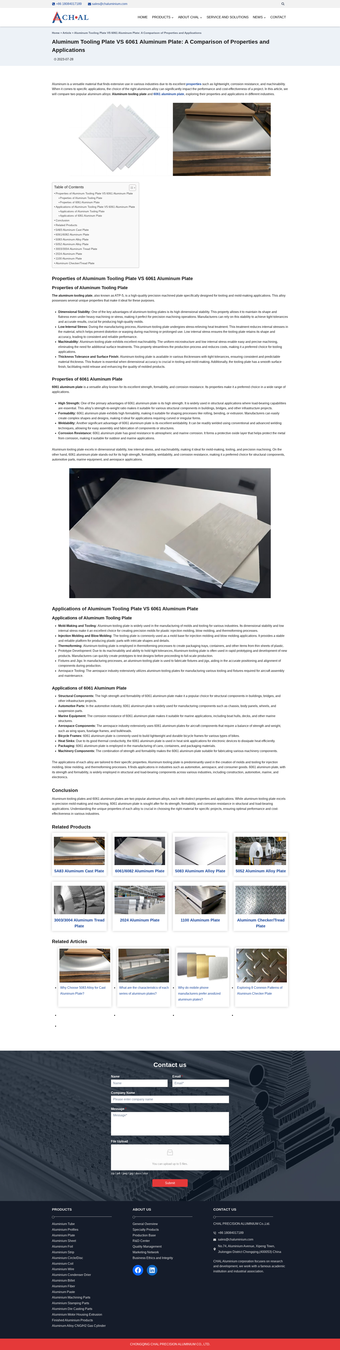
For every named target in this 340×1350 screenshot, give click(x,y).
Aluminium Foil (62, 1246)
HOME (143, 17)
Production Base (144, 1235)
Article (67, 32)
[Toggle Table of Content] (130, 187)
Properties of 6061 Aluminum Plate (80, 202)
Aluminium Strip (63, 1252)
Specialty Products (146, 1229)
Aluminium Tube (63, 1224)
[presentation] (79, 851)
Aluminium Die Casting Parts (72, 1308)
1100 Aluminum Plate (69, 258)
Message (118, 1109)
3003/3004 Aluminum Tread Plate (76, 248)
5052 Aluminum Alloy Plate (72, 244)
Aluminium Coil (62, 1263)
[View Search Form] (283, 4)
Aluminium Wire (63, 1269)
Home (56, 32)
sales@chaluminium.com (235, 1239)
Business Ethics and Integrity (153, 1258)
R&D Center (141, 1241)
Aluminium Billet (63, 1280)
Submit (170, 1183)
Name (115, 1076)
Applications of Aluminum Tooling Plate (82, 211)
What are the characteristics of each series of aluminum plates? (144, 990)
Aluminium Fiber (63, 1286)
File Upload (119, 1141)
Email (177, 1076)
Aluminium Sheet (64, 1241)
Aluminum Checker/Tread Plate (75, 263)
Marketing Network (146, 1252)
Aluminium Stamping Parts (70, 1303)
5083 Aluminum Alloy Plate (72, 239)
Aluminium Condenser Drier (71, 1275)
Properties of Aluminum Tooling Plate (81, 198)
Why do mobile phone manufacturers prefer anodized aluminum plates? (199, 993)
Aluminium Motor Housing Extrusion (77, 1314)
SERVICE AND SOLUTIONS (228, 17)
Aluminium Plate (63, 1235)
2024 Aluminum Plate (69, 253)
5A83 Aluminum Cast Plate (72, 229)
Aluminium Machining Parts (71, 1297)
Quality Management (147, 1246)
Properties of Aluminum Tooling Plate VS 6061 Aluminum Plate (94, 193)
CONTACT (278, 17)
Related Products (66, 225)
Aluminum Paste (63, 1292)
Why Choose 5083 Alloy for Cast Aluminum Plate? (82, 990)
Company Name (123, 1092)
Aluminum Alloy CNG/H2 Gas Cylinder (79, 1326)
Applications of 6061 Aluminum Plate (81, 215)
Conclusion (62, 220)
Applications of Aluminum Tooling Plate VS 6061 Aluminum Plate (95, 206)
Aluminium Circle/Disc (67, 1258)
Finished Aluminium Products (72, 1320)
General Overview (145, 1224)
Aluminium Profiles (65, 1229)
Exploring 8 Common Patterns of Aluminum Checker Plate (259, 990)
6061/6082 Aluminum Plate (72, 234)
